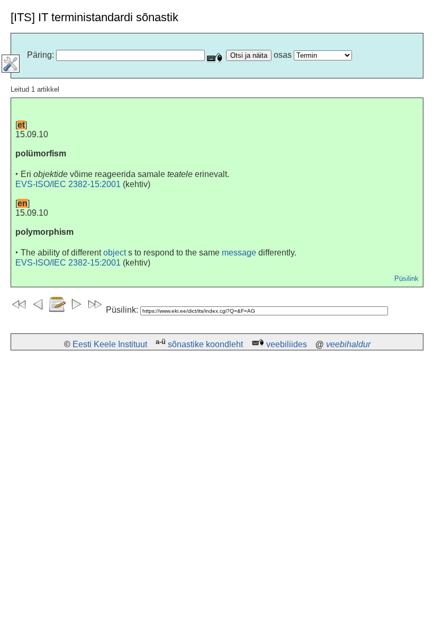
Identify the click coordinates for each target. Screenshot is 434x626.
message (239, 252)
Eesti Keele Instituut (110, 344)
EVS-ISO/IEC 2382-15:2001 (68, 184)
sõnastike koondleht (205, 344)
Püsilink (406, 279)
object (114, 252)
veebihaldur (348, 344)
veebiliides (286, 344)
